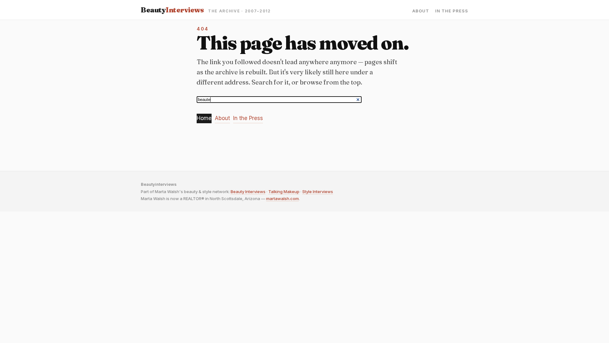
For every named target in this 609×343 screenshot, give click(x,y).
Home (204, 118)
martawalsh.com (282, 198)
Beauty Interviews (248, 191)
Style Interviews (317, 191)
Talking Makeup (283, 191)
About (420, 11)
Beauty (172, 9)
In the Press (451, 11)
